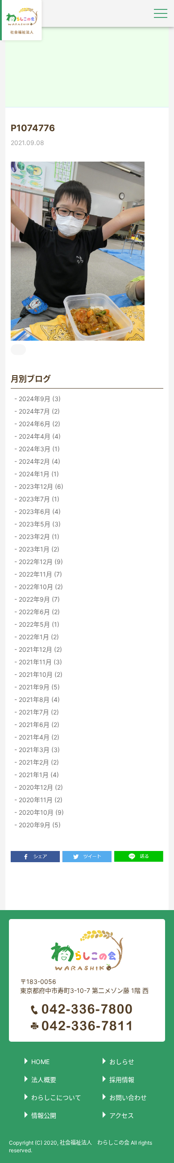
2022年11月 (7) (39, 574)
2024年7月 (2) (38, 411)
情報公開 (43, 1115)
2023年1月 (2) (38, 549)
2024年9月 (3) (39, 398)
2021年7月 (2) (38, 712)
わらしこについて (56, 1097)
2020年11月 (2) (39, 800)
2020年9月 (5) (39, 825)
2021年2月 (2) (38, 762)
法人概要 (43, 1079)
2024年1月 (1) (38, 474)
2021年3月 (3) (38, 749)
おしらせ (121, 1061)
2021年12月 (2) (39, 649)
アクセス (121, 1115)
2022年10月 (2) (40, 586)
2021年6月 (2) (38, 724)
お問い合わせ (128, 1097)
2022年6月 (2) (38, 612)
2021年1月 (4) (38, 774)
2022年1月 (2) (38, 637)
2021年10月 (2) (39, 674)
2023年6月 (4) (39, 511)
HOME (40, 1061)
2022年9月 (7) (38, 599)
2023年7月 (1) (38, 499)
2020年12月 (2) (40, 787)
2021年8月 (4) (38, 699)
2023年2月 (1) (38, 536)
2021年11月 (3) (39, 662)
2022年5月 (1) (38, 624)
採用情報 (121, 1079)
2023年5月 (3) (39, 524)
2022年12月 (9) (40, 561)
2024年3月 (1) (38, 449)
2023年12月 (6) (40, 486)
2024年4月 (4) (39, 436)
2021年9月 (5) (38, 687)
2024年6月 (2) (38, 424)
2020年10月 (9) (40, 812)
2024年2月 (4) (38, 461)
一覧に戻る (87, 885)
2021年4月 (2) (38, 737)
